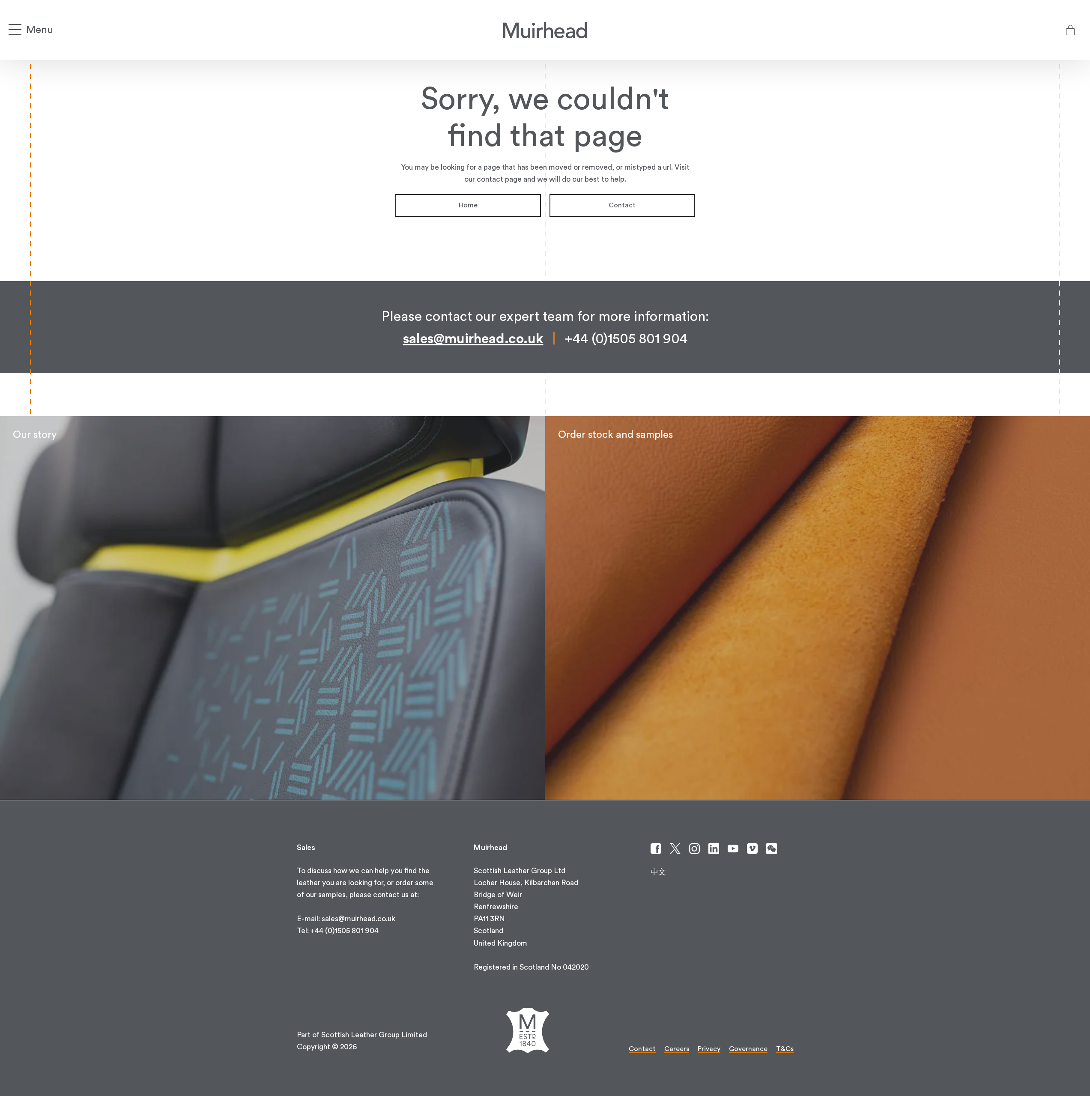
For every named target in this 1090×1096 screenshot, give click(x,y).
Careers (676, 1048)
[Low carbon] (272, 608)
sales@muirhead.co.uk (473, 339)
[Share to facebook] (656, 848)
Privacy (709, 1048)
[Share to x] (675, 848)
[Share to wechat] (771, 848)
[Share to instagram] (694, 848)
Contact (622, 205)
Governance (748, 1048)
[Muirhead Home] (545, 30)
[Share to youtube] (733, 848)
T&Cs (785, 1048)
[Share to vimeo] (752, 848)
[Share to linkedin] (713, 848)
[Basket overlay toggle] (1070, 30)
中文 (658, 872)
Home (468, 205)
